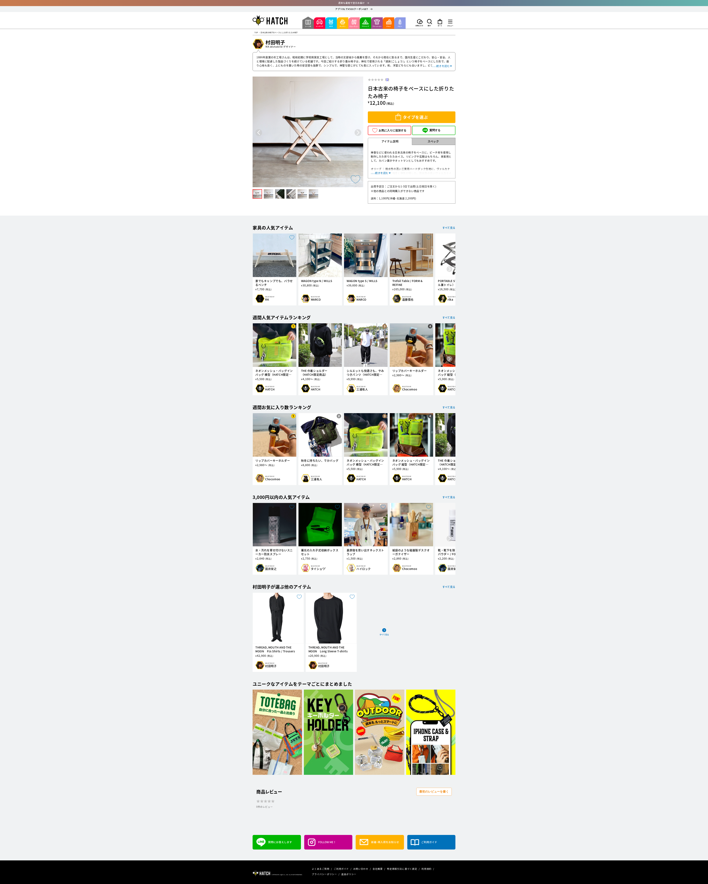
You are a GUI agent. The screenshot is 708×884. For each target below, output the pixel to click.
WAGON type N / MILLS (316, 281)
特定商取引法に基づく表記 (402, 869)
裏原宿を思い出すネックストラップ (365, 552)
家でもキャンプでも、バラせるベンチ (274, 283)
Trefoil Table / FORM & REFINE (407, 283)
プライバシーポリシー (325, 874)
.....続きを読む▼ (442, 66)
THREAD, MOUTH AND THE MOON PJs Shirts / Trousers (275, 649)
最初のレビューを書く (434, 791)
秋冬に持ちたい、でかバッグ (320, 461)
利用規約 (426, 869)
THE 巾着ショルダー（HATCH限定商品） (314, 373)
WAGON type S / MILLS (362, 281)
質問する (434, 130)
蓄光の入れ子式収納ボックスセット (320, 552)
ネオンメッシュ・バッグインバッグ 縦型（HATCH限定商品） (411, 462)
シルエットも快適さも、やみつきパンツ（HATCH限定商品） (365, 373)
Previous (258, 132)
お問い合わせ (361, 869)
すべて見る (448, 227)
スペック (433, 141)
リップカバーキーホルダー (409, 371)
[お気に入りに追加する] (355, 179)
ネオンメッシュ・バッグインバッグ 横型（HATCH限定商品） (274, 373)
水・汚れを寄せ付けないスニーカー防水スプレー (274, 552)
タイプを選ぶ (415, 117)
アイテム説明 (390, 141)
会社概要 (378, 869)
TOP (256, 33)
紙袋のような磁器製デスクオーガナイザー (411, 552)
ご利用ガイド (341, 869)
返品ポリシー (348, 874)
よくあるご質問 (321, 869)
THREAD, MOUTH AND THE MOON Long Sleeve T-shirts (328, 649)
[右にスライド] (449, 269)
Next (358, 132)
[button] (430, 23)
